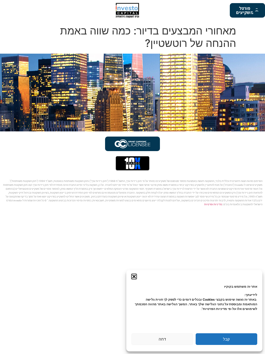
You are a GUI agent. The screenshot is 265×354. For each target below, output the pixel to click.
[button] (134, 276)
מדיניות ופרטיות (213, 204)
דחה (162, 339)
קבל (226, 339)
